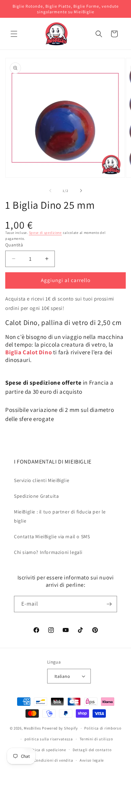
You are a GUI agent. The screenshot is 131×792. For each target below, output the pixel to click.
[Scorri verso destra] (81, 190)
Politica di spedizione (46, 749)
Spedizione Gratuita (36, 496)
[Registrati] (109, 604)
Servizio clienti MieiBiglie (41, 480)
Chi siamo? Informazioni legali (48, 552)
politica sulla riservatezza (48, 739)
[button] (14, 34)
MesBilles (32, 728)
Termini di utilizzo (96, 739)
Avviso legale (92, 760)
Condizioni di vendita (53, 760)
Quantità (14, 245)
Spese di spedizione (45, 232)
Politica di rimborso (102, 728)
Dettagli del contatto (92, 749)
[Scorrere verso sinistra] (50, 190)
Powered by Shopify (60, 728)
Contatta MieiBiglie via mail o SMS (52, 536)
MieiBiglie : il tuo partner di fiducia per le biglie (60, 516)
